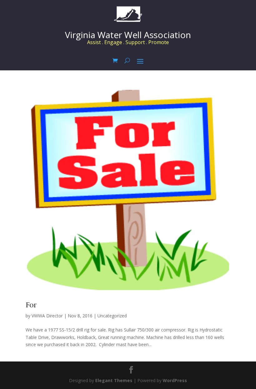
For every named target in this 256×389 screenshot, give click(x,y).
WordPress (175, 380)
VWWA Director (47, 316)
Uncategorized (112, 316)
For (31, 304)
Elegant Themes (113, 380)
